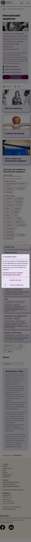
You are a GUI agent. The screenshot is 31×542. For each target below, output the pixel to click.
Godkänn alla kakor (15, 280)
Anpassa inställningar (16, 285)
